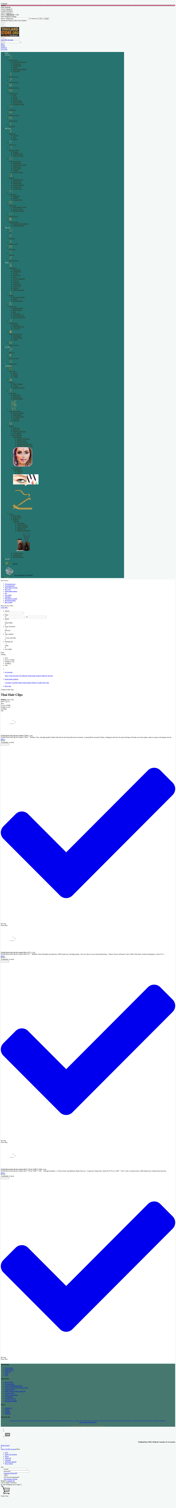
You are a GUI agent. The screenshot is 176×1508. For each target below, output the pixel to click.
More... (3, 739)
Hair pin (7, 630)
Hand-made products (34, 676)
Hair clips (46, 683)
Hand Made (9, 623)
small (6, 645)
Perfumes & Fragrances (24, 444)
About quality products (11, 591)
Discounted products (10, 600)
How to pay (8, 589)
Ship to (3, 18)
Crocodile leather (17, 683)
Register (3, 1481)
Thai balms (8, 597)
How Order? (9, 1382)
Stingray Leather (37, 683)
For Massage (23, 676)
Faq (6, 593)
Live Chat (4, 49)
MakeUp (44, 676)
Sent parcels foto (10, 1399)
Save (46, 18)
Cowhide (8, 683)
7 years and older (10, 638)
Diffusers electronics (23, 530)
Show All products (11, 1454)
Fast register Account (10, 1479)
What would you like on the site (15, 1391)
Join (6, 1475)
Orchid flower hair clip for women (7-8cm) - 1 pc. (17, 735)
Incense (50, 676)
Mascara (20, 471)
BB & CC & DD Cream (25, 446)
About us (4, 47)
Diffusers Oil (21, 529)
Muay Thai (8, 676)
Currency (34, 18)
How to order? (8, 602)
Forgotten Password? (10, 1473)
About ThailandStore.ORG (13, 1386)
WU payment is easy (10, 584)
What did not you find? (11, 599)
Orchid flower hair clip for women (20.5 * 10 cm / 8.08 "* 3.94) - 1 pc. (24, 1169)
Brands (3, 22)
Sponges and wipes (23, 439)
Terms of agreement (11, 1395)
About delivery (10, 1389)
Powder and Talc (22, 442)
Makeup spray (21, 441)
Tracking (8, 1413)
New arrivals (8, 595)
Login (3, 40)
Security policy (10, 1393)
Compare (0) (11, 1481)
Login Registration (10, 586)
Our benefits (9, 1397)
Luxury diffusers (22, 527)
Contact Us (8, 1408)
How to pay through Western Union (16, 1388)
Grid (12, 699)
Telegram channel (10, 1462)
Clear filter (4, 607)
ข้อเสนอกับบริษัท (11, 1401)
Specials (7, 559)
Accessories (9, 672)
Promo (3, 46)
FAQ (6, 1375)
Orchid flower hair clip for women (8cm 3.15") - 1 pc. (18, 952)
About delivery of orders (11, 587)
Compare (8, 1460)
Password (7, 1471)
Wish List (8, 1371)
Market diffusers (22, 525)
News (3, 24)
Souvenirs (15, 676)
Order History (9, 1370)
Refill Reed (20, 523)
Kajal (19, 473)
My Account (9, 40)
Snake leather (27, 683)
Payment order (9, 1384)
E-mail (6, 1469)
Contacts (3, 26)
